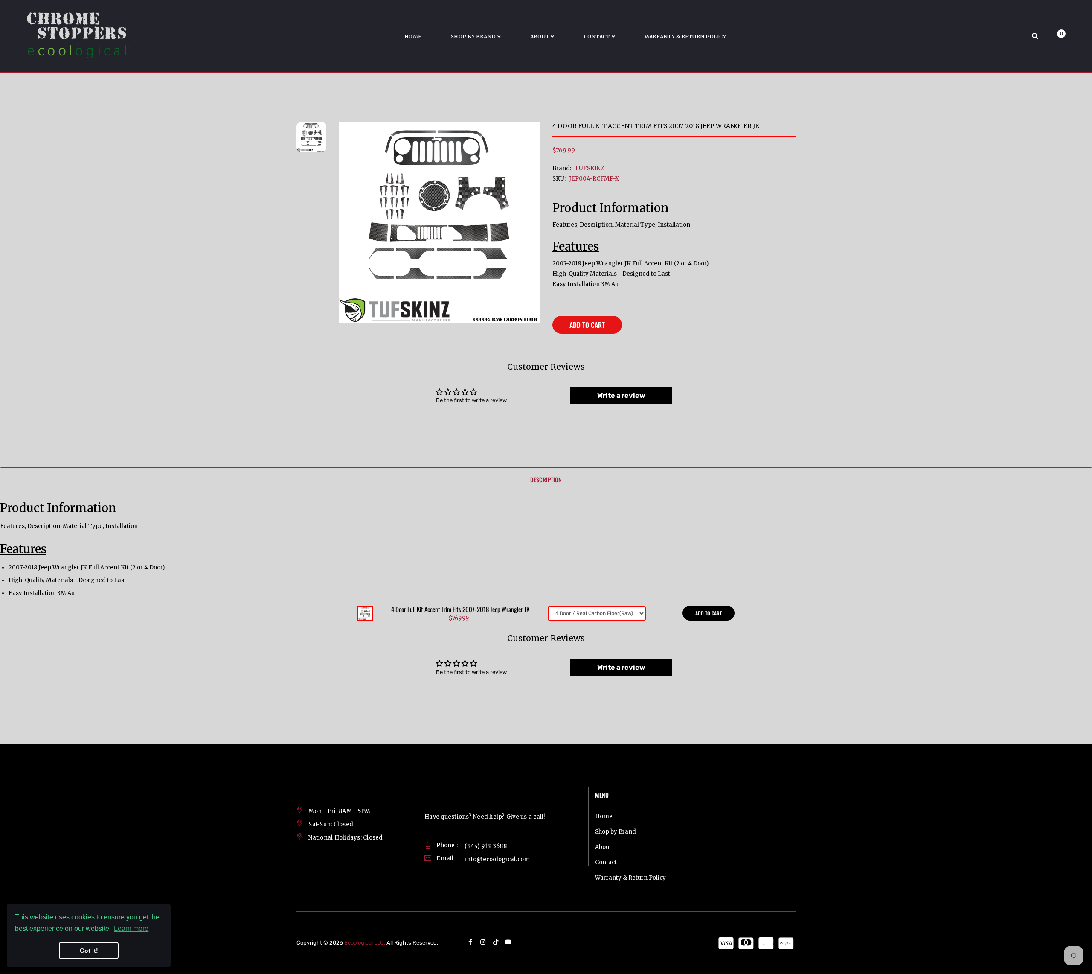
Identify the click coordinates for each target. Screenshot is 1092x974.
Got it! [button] (89, 950)
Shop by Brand (615, 831)
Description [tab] (546, 479)
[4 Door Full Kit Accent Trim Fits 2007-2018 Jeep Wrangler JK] (365, 612)
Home (604, 816)
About (603, 847)
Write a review (621, 395)
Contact (606, 862)
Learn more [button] (131, 928)
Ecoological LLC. (364, 942)
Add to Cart (587, 325)
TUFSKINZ (589, 168)
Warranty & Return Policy (630, 877)
